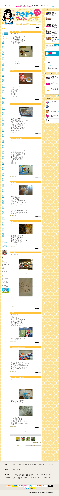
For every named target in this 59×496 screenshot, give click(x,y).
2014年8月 (3, 161)
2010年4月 (3, 205)
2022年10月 (3, 78)
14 (7, 32)
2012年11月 (3, 179)
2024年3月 (3, 64)
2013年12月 (3, 168)
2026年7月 (3, 40)
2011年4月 (3, 195)
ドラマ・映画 (17, 5)
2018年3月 (3, 125)
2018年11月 (3, 118)
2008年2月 (3, 227)
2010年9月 (3, 201)
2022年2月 (3, 85)
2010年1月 (3, 208)
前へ (23, 29)
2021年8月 (3, 90)
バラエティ (21, 5)
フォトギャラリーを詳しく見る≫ (36, 442)
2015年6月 (3, 153)
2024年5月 (3, 62)
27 (6, 34)
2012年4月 (3, 185)
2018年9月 (3, 120)
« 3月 (3, 36)
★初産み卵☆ (14, 70)
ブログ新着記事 (18, 445)
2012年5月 (3, 184)
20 (6, 33)
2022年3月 (3, 84)
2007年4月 (3, 236)
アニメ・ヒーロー (29, 5)
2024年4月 (3, 63)
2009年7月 (3, 213)
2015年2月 (3, 156)
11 (4, 32)
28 (7, 34)
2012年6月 (3, 183)
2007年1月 (3, 238)
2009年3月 (3, 216)
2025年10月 (3, 48)
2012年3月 (3, 186)
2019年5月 (3, 113)
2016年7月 (3, 142)
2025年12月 (3, 46)
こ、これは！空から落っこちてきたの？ (18, 347)
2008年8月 (3, 222)
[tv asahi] (9, 6)
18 (4, 33)
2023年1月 (3, 76)
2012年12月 (3, 178)
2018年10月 (3, 119)
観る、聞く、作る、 (15, 221)
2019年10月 (3, 109)
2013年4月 (3, 175)
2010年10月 (3, 200)
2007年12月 (3, 229)
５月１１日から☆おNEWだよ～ (17, 31)
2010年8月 (3, 202)
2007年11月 (3, 230)
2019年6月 (3, 112)
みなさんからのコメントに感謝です (17, 138)
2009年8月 (3, 212)
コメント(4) (11, 426)
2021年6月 (3, 92)
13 (6, 32)
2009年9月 (3, 211)
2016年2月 (3, 146)
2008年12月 (3, 219)
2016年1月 (3, 147)
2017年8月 (3, 131)
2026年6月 (3, 41)
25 (4, 34)
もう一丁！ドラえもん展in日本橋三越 (18, 377)
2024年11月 (3, 57)
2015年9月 (3, 150)
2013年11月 (3, 169)
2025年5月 (3, 52)
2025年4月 (3, 53)
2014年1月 (3, 167)
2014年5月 (3, 164)
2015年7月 (3, 152)
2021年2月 (3, 95)
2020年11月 (3, 98)
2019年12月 (3, 107)
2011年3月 (3, 196)
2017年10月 (3, 129)
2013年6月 (3, 173)
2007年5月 (3, 235)
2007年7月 (3, 233)
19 (5, 33)
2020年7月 (3, 101)
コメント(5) (11, 215)
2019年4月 (3, 114)
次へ (28, 29)
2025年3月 (3, 54)
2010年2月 (3, 207)
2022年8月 (3, 80)
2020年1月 (3, 106)
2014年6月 (3, 163)
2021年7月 (3, 91)
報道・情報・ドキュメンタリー (36, 5)
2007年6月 (3, 234)
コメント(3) (11, 306)
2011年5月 (3, 194)
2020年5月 (3, 103)
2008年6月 (3, 224)
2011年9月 (3, 191)
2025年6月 (3, 51)
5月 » (6, 36)
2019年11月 (3, 108)
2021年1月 (3, 96)
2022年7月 (3, 81)
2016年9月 (3, 140)
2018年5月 (3, 123)
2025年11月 (3, 47)
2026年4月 (3, 43)
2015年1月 (3, 157)
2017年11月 (3, 128)
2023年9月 (3, 69)
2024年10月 (3, 58)
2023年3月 (3, 74)
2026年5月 (3, 42)
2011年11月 (3, 189)
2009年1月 (3, 218)
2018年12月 (3, 117)
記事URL (15, 132)
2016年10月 (3, 139)
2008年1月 (3, 228)
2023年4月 (3, 73)
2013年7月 (3, 172)
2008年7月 (3, 223)
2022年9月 (3, 79)
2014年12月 (3, 158)
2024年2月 (3, 65)
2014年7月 (3, 162)
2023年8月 (3, 70)
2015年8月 (3, 151)
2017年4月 (3, 134)
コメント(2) (11, 371)
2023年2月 (3, 75)
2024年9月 (3, 59)
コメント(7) (11, 132)
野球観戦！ (13, 312)
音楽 (24, 5)
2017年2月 (3, 136)
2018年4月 (3, 124)
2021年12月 (3, 87)
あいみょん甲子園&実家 (4, 245)
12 (5, 32)
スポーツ (42, 5)
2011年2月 (3, 197)
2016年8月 (3, 141)
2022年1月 (3, 86)
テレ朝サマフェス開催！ (4, 246)
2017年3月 (3, 135)
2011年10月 (3, 190)
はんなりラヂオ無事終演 (4, 242)
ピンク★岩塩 (14, 182)
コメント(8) (11, 176)
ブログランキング (33, 445)
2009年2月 (3, 217)
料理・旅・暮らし (46, 5)
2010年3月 (3, 206)
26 (5, 34)
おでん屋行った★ (14, 252)
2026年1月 (3, 45)
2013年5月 (3, 174)
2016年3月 (3, 145)
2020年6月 (3, 102)
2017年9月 (3, 130)
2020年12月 (3, 97)
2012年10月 (3, 180)
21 (7, 33)
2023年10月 (3, 68)
